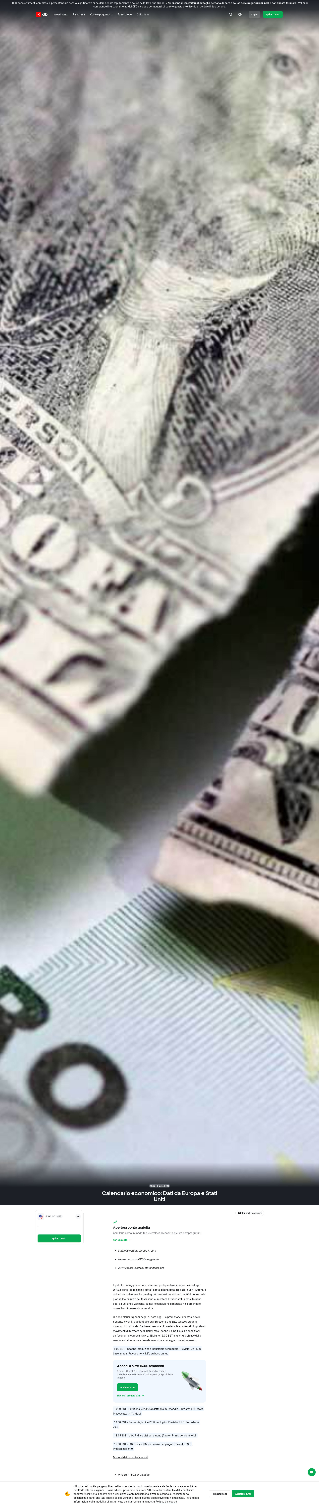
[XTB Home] (42, 14)
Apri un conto (127, 1387)
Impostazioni (220, 1493)
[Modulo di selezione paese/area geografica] (240, 14)
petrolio (119, 1285)
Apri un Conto (273, 14)
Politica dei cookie (166, 1501)
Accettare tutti (243, 1493)
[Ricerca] (230, 14)
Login (254, 14)
